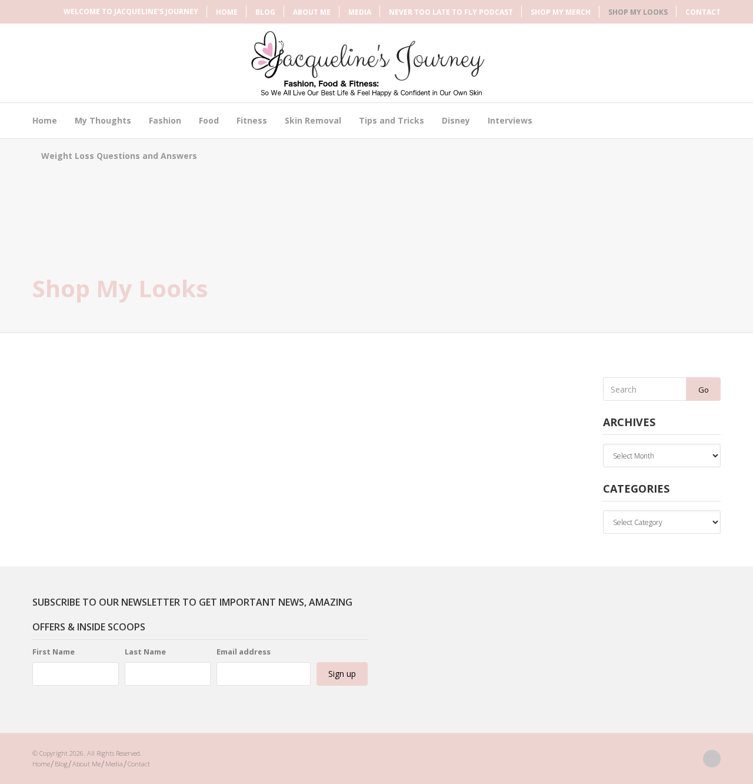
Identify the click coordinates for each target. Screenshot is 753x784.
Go (703, 389)
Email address (243, 651)
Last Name (145, 651)
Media (359, 12)
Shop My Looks (638, 12)
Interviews (510, 120)
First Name (53, 651)
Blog (265, 12)
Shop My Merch (561, 12)
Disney (456, 120)
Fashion (165, 120)
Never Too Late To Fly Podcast (451, 12)
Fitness (251, 120)
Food (209, 120)
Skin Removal (313, 120)
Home (227, 12)
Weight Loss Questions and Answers (119, 155)
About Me (312, 12)
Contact (703, 12)
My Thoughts (103, 120)
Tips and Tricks (391, 120)
